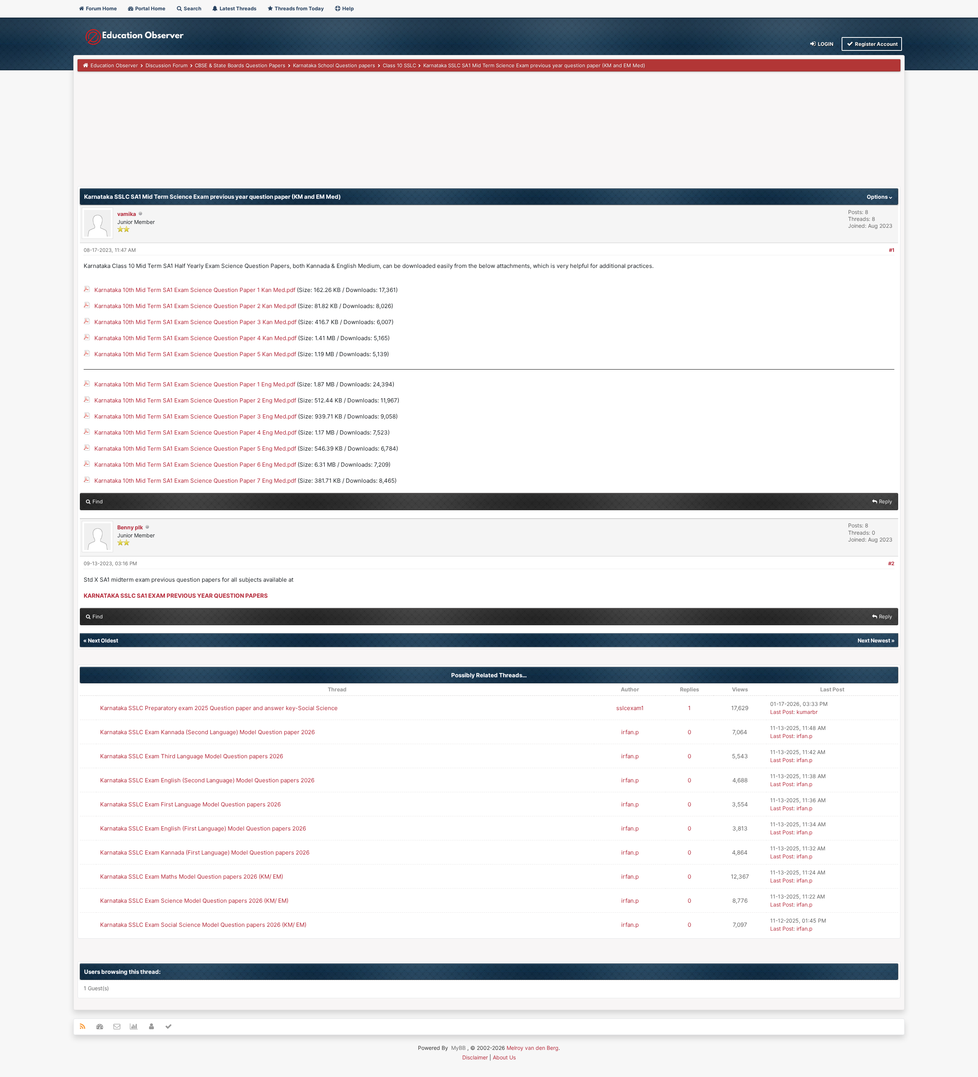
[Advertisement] (307, 132)
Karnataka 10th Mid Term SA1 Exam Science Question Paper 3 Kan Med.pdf (195, 322)
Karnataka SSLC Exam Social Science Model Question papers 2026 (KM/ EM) (203, 924)
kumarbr (807, 712)
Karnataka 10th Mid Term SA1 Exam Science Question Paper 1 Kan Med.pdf (194, 290)
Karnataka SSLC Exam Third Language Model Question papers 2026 (191, 756)
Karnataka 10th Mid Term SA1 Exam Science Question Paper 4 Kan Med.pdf (195, 338)
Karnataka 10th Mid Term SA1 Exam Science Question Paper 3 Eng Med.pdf (195, 416)
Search (192, 8)
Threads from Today (299, 8)
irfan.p (630, 732)
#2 (891, 563)
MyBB (458, 1048)
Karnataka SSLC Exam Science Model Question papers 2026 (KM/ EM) (194, 900)
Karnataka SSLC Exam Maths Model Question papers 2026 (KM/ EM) (191, 876)
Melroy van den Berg (533, 1048)
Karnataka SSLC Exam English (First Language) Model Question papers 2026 (203, 828)
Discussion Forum (167, 65)
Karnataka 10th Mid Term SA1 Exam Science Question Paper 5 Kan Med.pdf (195, 354)
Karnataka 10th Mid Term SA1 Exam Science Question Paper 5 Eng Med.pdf (195, 448)
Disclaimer (475, 1057)
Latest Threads (237, 8)
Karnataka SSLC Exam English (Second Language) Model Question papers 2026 (207, 780)
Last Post (781, 712)
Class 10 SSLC (399, 65)
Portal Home (149, 8)
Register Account (876, 44)
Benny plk (130, 527)
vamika (126, 214)
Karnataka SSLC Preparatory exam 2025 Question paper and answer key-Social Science (219, 708)
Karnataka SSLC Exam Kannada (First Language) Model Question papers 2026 (204, 852)
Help (347, 8)
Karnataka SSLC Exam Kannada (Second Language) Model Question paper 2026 (207, 732)
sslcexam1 (630, 708)
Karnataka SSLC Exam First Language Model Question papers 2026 (190, 804)
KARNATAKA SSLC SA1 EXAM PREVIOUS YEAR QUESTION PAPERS (176, 595)
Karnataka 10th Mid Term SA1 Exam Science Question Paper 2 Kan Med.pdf (195, 306)
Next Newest (874, 640)
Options (878, 196)
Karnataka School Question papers (334, 65)
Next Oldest (103, 640)
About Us (504, 1057)
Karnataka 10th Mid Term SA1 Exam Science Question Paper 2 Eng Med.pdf (195, 400)
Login (825, 44)
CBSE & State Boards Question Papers (240, 65)
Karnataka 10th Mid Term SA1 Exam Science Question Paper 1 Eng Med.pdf (194, 384)
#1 (891, 250)
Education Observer (114, 65)
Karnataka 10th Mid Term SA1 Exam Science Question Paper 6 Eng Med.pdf (195, 464)
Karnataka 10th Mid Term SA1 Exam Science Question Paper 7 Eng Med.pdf (195, 480)
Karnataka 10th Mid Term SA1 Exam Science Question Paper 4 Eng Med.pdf (195, 432)
